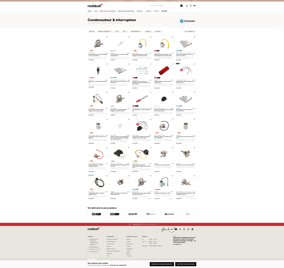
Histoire (128, 239)
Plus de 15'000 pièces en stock (117, 0)
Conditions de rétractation (113, 251)
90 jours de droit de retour (182, 0)
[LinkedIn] (192, 229)
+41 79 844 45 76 (94, 251)
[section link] (164, 11)
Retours (109, 246)
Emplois (128, 251)
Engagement (129, 249)
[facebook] (180, 229)
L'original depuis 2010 (94, 0)
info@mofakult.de (94, 247)
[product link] (98, 48)
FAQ (108, 256)
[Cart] (194, 5)
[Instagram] (184, 229)
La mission (129, 256)
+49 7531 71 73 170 (95, 249)
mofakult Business (111, 241)
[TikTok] (188, 229)
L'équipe (128, 246)
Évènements (129, 244)
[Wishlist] (190, 5)
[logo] (95, 5)
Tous (187, 214)
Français (194, 1)
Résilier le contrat (111, 249)
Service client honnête (140, 0)
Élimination (109, 253)
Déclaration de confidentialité (118, 265)
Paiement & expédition (112, 239)
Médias (128, 253)
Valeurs (128, 241)
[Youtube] (175, 229)
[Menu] (96, 260)
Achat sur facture (160, 0)
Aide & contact (110, 244)
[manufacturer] (96, 214)
